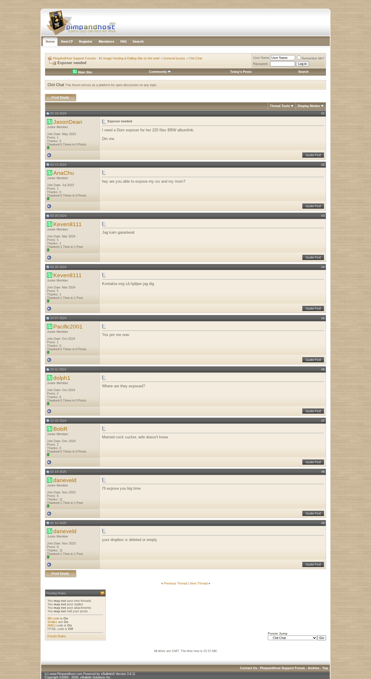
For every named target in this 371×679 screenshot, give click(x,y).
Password (260, 64)
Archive (313, 668)
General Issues (174, 58)
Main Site (84, 72)
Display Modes (309, 106)
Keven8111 (67, 224)
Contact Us (248, 668)
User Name (261, 57)
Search (303, 71)
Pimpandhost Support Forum (282, 668)
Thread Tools (280, 106)
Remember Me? (313, 58)
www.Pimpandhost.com (66, 674)
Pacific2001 (68, 327)
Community (158, 71)
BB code (53, 618)
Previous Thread (175, 583)
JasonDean (67, 122)
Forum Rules (57, 636)
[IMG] (51, 625)
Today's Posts (241, 71)
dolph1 (61, 378)
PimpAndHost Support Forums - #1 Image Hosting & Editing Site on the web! (106, 58)
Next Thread (199, 583)
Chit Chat (195, 58)
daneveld (65, 480)
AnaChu (63, 173)
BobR (60, 429)
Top (325, 668)
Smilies (52, 622)
